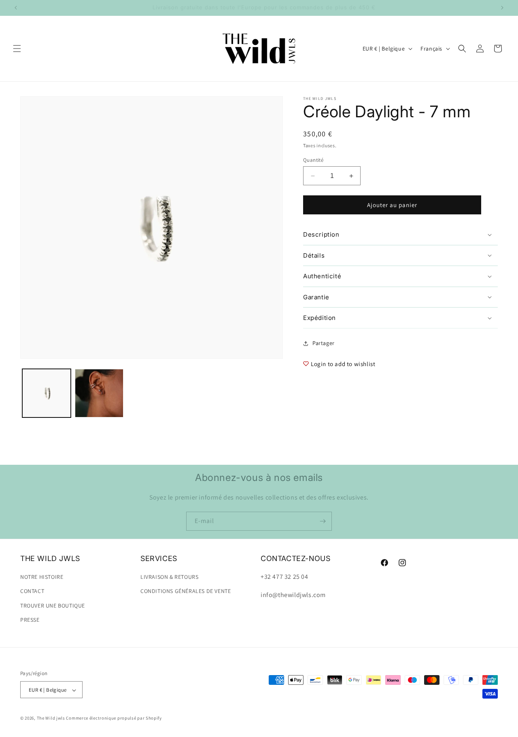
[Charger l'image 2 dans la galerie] (99, 393)
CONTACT (32, 591)
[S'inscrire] (322, 521)
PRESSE (30, 619)
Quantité (313, 160)
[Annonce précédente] (16, 7)
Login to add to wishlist (343, 364)
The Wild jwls (51, 718)
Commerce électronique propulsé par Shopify (113, 718)
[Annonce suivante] (502, 7)
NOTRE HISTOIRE (41, 576)
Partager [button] (323, 343)
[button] (17, 48)
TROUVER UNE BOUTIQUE (52, 605)
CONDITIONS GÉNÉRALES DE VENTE (185, 591)
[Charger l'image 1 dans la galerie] (46, 393)
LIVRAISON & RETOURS (169, 576)
